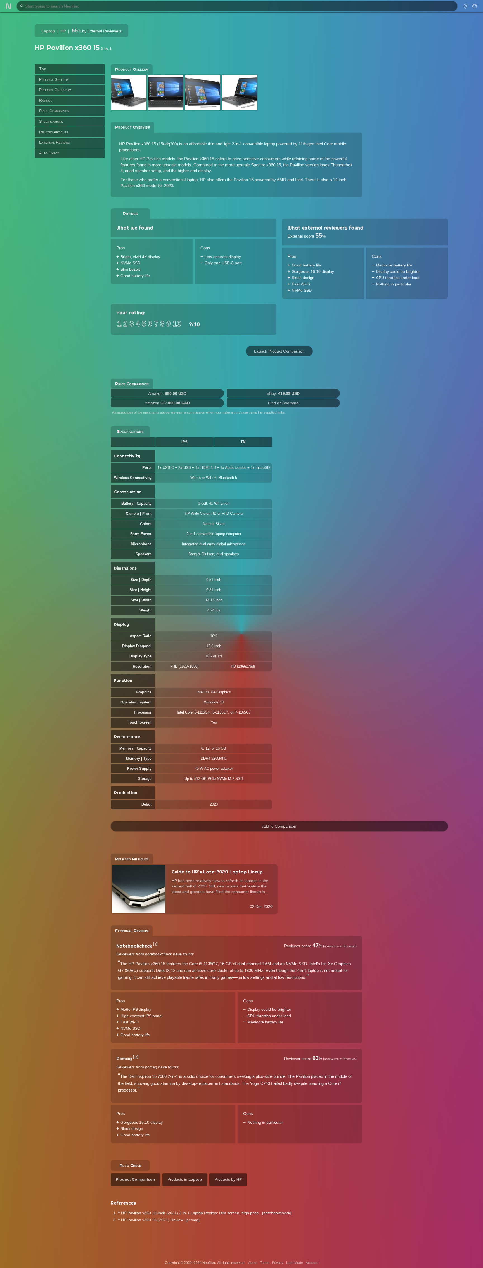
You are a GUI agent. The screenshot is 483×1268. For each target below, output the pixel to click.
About (252, 1263)
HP (63, 31)
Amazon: (167, 393)
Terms (264, 1263)
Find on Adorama (283, 403)
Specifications (51, 121)
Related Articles (53, 131)
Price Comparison (54, 110)
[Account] (474, 6)
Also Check (49, 152)
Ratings (45, 100)
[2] (136, 1056)
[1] (155, 944)
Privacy (277, 1263)
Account (312, 1263)
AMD (281, 179)
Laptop (48, 31)
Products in (184, 1179)
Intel (299, 179)
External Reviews (54, 142)
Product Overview (55, 90)
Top (42, 69)
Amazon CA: (167, 403)
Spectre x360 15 (266, 164)
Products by (228, 1179)
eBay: (283, 393)
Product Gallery (54, 79)
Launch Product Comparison (279, 351)
